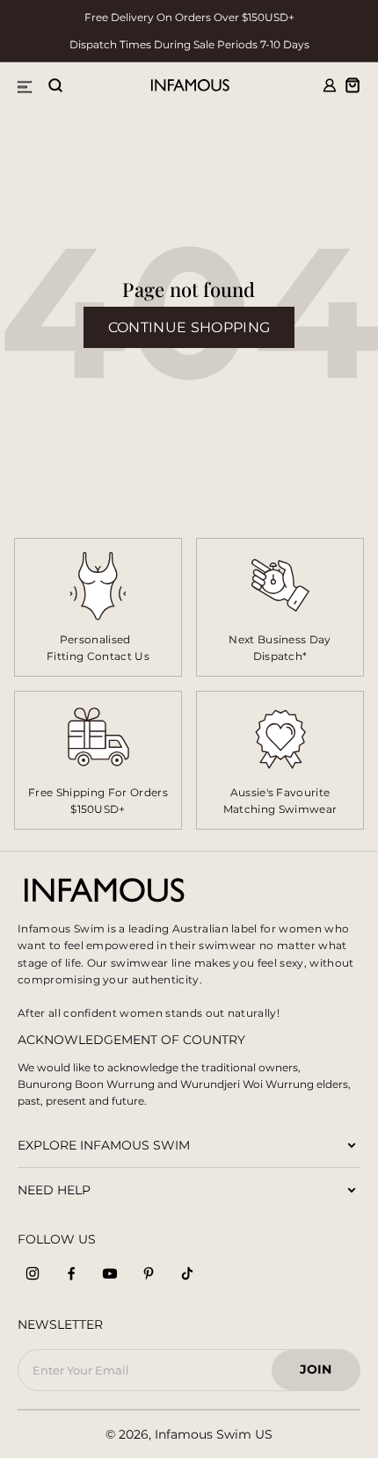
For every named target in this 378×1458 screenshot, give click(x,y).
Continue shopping (189, 327)
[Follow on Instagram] (32, 1273)
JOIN (323, 1374)
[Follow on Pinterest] (149, 1273)
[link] (280, 607)
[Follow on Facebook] (71, 1273)
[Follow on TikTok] (187, 1273)
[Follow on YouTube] (110, 1273)
